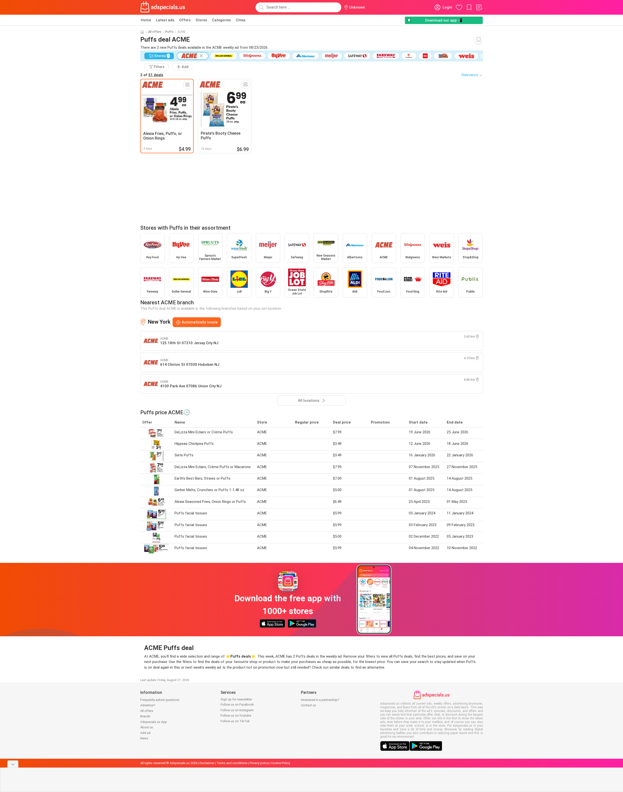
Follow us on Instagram (237, 710)
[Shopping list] (479, 7)
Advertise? (147, 705)
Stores (201, 20)
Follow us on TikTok (235, 721)
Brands (145, 716)
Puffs (169, 32)
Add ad (145, 733)
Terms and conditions (231, 763)
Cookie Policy (280, 763)
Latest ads (165, 20)
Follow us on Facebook (237, 704)
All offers (154, 32)
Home (146, 20)
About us (146, 727)
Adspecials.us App (153, 722)
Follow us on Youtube (236, 715)
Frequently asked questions (159, 700)
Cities (241, 20)
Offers (185, 20)
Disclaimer (207, 763)
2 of (151, 75)
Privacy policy (259, 763)
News (144, 738)
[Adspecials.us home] (162, 7)
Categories (221, 20)
